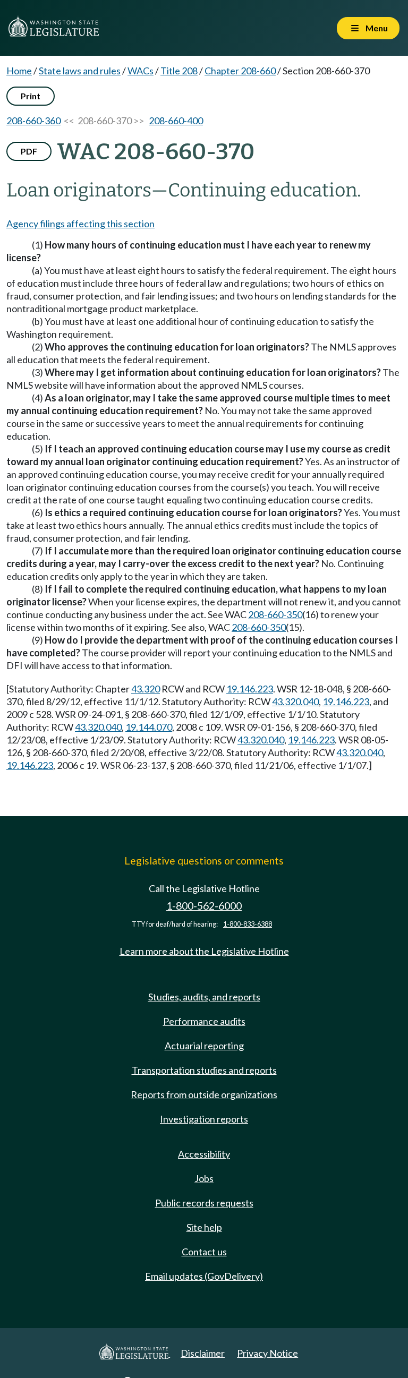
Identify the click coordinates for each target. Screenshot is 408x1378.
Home (19, 70)
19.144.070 (148, 727)
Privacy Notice (267, 1353)
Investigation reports (204, 1119)
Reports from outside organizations (204, 1094)
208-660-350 (275, 614)
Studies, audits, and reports (204, 997)
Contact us (204, 1251)
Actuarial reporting (204, 1045)
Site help (204, 1227)
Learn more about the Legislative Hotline (204, 951)
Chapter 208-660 (240, 70)
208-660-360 (33, 120)
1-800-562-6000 (204, 906)
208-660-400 (176, 120)
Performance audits (204, 1021)
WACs (141, 70)
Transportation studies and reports (204, 1070)
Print (30, 96)
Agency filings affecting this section (80, 223)
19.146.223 (249, 689)
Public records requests (204, 1203)
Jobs (204, 1178)
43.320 (145, 689)
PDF (29, 151)
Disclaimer (203, 1353)
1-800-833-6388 (247, 924)
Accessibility (204, 1154)
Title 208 (179, 70)
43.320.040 (295, 701)
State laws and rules (80, 70)
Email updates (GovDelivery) (204, 1276)
